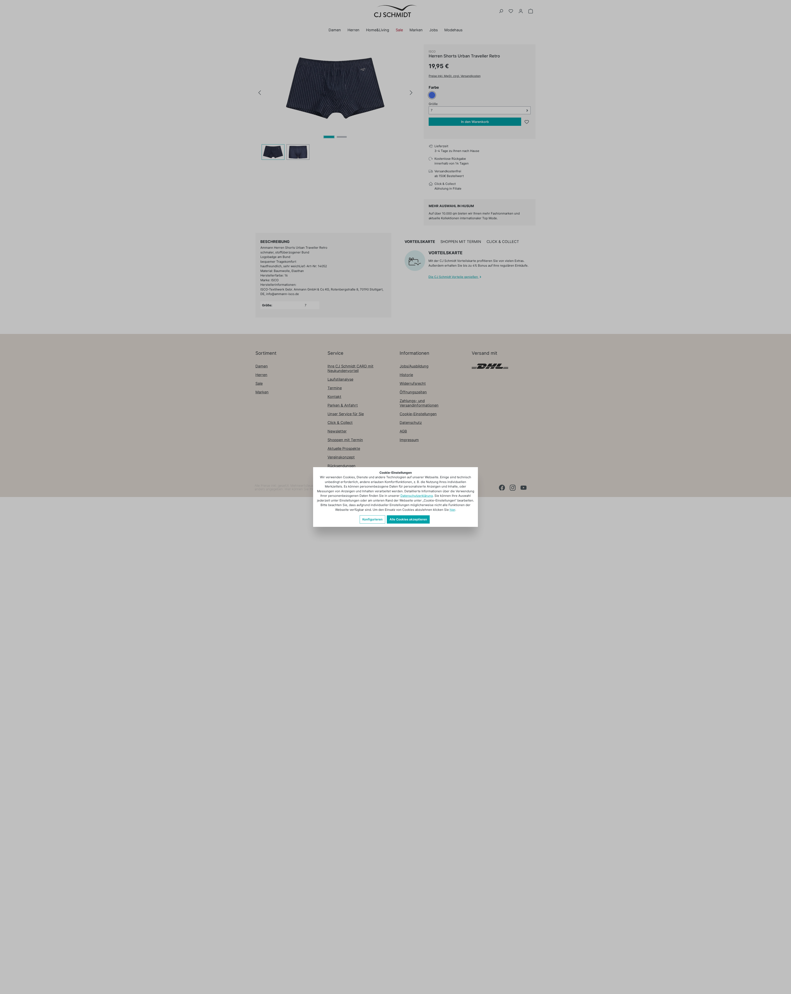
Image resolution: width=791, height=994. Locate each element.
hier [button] (452, 510)
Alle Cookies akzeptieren (408, 519)
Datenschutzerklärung (416, 496)
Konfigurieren (372, 519)
